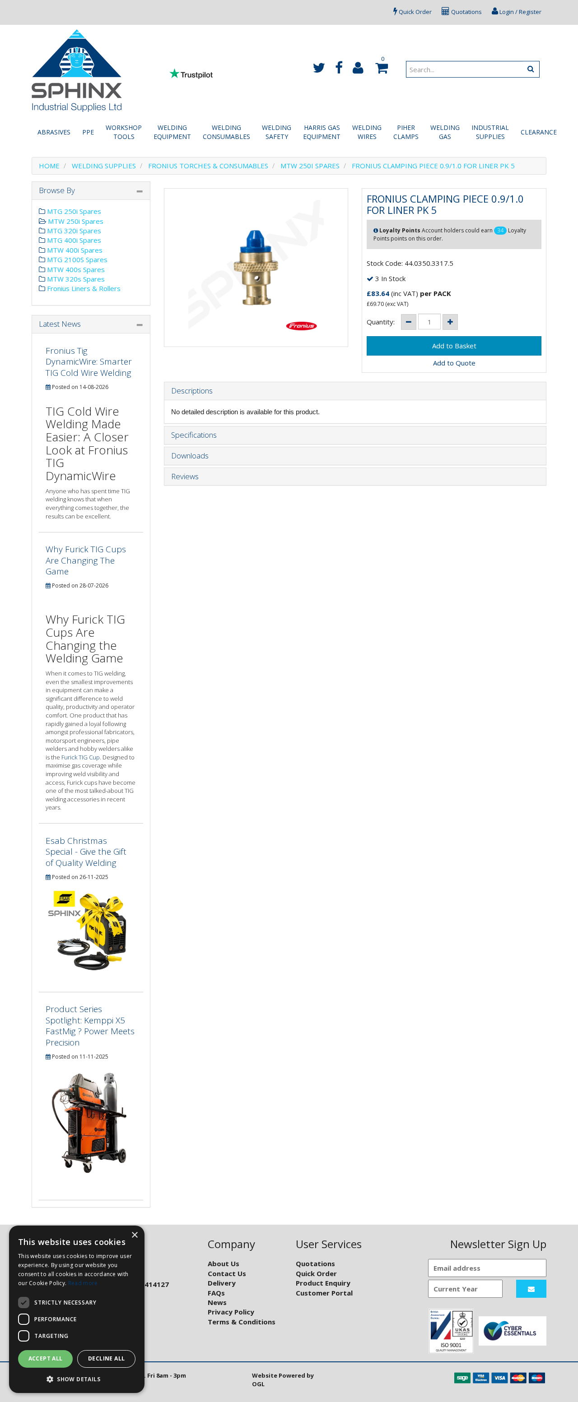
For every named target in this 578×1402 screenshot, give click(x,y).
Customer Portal (324, 1292)
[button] (76, 1379)
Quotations (466, 12)
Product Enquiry (323, 1282)
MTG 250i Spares (73, 211)
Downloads (190, 456)
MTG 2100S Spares (76, 259)
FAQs (216, 1292)
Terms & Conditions (241, 1321)
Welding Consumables (226, 132)
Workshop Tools (124, 132)
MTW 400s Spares (75, 269)
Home (49, 165)
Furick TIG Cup (80, 757)
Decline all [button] (106, 1358)
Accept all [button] (45, 1358)
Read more (83, 1283)
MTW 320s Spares (75, 278)
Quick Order (414, 12)
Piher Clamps (406, 132)
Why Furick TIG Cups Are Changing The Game (86, 560)
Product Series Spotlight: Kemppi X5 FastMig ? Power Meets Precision (90, 1025)
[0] (380, 69)
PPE (88, 132)
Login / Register (519, 12)
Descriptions (192, 391)
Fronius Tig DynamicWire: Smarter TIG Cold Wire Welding (89, 362)
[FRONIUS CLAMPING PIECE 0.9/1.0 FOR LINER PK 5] (256, 267)
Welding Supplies (104, 165)
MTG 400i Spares (73, 240)
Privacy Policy (231, 1311)
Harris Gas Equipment (321, 132)
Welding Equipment (172, 132)
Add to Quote (454, 362)
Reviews (185, 476)
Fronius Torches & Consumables (208, 165)
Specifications (194, 435)
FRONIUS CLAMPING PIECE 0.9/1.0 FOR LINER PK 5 (433, 165)
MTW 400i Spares (74, 249)
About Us (223, 1263)
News (217, 1302)
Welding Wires (367, 132)
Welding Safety (276, 132)
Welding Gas (445, 132)
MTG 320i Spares (73, 230)
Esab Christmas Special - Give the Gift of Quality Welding (86, 852)
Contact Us (227, 1273)
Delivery (222, 1282)
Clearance (539, 132)
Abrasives (53, 132)
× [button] (134, 1235)
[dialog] (76, 1309)
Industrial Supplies (490, 132)
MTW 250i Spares (310, 165)
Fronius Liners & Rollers (83, 288)
